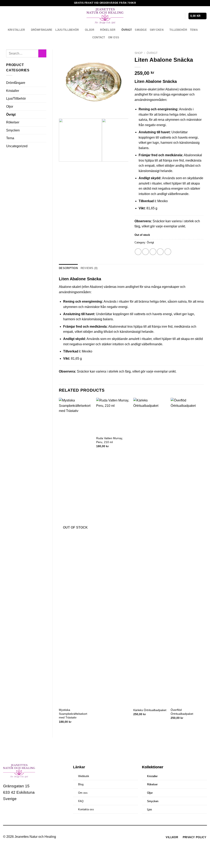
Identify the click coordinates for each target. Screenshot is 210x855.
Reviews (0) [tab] (89, 268)
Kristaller (16, 29)
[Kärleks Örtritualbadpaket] (150, 551)
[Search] (173, 16)
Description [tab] (68, 268)
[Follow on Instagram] (14, 811)
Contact (98, 37)
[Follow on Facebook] (6, 811)
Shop (139, 53)
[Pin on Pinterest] (160, 251)
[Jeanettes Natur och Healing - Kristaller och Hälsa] (105, 16)
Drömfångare (41, 29)
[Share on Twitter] (145, 251)
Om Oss (113, 37)
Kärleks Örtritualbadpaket (149, 710)
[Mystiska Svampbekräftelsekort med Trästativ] (75, 551)
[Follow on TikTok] (22, 811)
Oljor (89, 29)
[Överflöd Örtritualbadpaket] (187, 551)
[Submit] (42, 53)
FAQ (80, 801)
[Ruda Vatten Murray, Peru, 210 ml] (112, 416)
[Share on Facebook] (138, 251)
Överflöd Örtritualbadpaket (182, 711)
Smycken (156, 29)
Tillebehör (178, 29)
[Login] (180, 16)
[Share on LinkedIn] (167, 251)
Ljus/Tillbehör (67, 29)
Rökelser (107, 29)
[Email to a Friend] (153, 251)
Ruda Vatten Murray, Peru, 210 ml (109, 440)
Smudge (141, 29)
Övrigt (126, 29)
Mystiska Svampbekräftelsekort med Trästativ (73, 713)
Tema (194, 29)
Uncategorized (16, 146)
